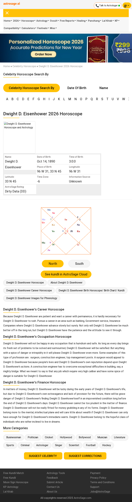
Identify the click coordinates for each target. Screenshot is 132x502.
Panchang (94, 20)
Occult (53, 20)
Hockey (106, 445)
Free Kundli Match (13, 473)
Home (7, 20)
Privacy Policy (98, 477)
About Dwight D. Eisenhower (66, 282)
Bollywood (85, 437)
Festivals (42, 28)
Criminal (25, 445)
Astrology (41, 20)
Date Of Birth (76, 88)
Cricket (49, 437)
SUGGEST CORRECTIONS (85, 456)
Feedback (52, 477)
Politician (33, 437)
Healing (81, 20)
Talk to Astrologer (106, 6)
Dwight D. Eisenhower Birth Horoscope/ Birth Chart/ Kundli (91, 290)
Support (94, 486)
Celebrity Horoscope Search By (31, 88)
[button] (10, 48)
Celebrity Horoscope (24, 66)
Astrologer (42, 445)
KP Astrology (10, 486)
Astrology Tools (56, 473)
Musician (102, 437)
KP (116, 20)
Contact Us (53, 486)
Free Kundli (9, 477)
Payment (95, 473)
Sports (10, 445)
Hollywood (66, 437)
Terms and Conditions (102, 482)
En (126, 5)
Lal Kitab (107, 20)
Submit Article (55, 482)
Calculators (28, 28)
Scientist (74, 445)
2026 (16, 20)
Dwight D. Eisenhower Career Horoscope (29, 290)
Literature (119, 437)
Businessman (13, 437)
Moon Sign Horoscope (15, 482)
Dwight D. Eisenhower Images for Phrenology (31, 298)
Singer (58, 445)
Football (90, 445)
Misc (52, 28)
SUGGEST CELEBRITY (43, 456)
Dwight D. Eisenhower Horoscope (25, 282)
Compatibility (11, 28)
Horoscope (27, 20)
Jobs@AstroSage (100, 491)
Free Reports (67, 20)
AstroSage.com (82, 497)
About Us (52, 491)
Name (103, 88)
